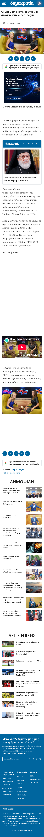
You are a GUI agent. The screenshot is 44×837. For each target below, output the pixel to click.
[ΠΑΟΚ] (8, 663)
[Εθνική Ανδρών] (8, 704)
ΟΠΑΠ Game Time (11, 473)
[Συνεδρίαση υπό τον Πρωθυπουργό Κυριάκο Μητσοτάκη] (34, 574)
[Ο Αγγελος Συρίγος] (34, 519)
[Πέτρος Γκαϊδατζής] (8, 672)
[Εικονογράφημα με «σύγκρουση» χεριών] (34, 547)
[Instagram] (33, 759)
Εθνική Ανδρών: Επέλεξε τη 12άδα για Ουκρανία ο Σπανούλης (26, 704)
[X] (16, 58)
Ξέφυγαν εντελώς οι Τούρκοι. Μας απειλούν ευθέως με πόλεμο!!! (11, 491)
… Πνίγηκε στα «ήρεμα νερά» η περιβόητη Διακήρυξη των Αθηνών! (11, 613)
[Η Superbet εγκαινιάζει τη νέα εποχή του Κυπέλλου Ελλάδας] (8, 715)
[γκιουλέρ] (34, 492)
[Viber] (22, 58)
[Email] (33, 58)
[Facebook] (10, 58)
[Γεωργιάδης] (34, 506)
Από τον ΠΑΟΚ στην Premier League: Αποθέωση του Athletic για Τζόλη (28, 684)
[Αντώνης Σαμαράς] (34, 602)
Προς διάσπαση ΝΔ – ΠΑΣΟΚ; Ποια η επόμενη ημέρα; (11, 545)
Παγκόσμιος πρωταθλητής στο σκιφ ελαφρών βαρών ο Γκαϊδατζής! (28, 673)
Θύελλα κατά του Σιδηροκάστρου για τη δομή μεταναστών (21, 179)
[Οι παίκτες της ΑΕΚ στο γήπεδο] (8, 695)
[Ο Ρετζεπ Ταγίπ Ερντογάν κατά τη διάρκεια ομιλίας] (34, 560)
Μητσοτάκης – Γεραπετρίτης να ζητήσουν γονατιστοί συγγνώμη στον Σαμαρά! (12, 600)
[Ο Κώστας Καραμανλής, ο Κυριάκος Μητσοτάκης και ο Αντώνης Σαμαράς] (34, 533)
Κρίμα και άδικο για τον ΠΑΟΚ (28, 661)
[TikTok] (36, 759)
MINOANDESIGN (25, 831)
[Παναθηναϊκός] (8, 654)
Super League (18, 470)
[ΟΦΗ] (8, 644)
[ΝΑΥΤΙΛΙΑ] (34, 587)
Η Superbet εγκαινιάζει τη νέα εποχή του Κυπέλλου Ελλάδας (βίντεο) (28, 715)
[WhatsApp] (27, 58)
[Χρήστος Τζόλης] (8, 683)
